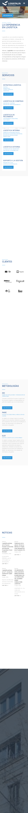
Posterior (26, 12)
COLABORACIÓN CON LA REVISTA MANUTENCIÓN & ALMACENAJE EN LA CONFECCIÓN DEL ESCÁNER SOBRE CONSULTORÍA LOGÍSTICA (19, 576)
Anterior (1, 12)
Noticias (4, 541)
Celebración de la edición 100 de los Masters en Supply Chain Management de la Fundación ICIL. (19, 547)
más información (7, 15)
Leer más (5, 563)
